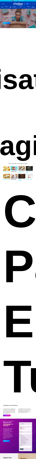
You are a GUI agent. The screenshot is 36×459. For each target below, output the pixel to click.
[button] (34, 3)
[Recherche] (32, 3)
